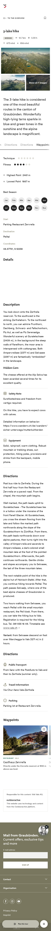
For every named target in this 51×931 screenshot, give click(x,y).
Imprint (7, 915)
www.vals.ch (10, 627)
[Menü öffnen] (44, 924)
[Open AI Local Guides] (43, 830)
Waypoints (42, 145)
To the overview (15, 18)
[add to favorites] (45, 18)
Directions (10, 145)
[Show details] (47, 827)
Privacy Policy (10, 910)
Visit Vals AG (37, 794)
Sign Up (25, 865)
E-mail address (9, 850)
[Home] (4, 7)
